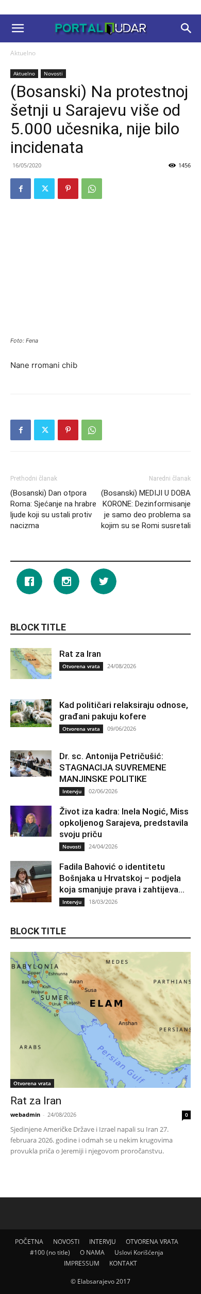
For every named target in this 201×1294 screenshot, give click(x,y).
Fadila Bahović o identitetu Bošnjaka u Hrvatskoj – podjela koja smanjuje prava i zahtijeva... (122, 878)
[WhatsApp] (91, 188)
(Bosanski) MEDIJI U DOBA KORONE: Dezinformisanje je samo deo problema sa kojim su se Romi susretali (146, 509)
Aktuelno (23, 53)
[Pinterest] (68, 188)
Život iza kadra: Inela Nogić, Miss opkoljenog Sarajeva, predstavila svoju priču (124, 822)
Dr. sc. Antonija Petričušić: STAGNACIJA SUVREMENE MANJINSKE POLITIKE (112, 767)
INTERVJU (102, 1241)
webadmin (25, 1114)
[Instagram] (69, 581)
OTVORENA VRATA (152, 1241)
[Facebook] (20, 188)
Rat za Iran (80, 654)
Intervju (71, 791)
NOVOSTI (66, 1241)
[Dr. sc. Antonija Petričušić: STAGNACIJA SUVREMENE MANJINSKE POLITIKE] (31, 763)
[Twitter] (44, 188)
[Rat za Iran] (31, 663)
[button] (17, 28)
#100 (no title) (50, 1252)
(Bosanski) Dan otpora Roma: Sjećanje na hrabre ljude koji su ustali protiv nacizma (53, 509)
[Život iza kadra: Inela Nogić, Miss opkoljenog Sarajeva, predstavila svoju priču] (31, 821)
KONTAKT (123, 1263)
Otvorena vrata (81, 666)
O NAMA (92, 1252)
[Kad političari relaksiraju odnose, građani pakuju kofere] (31, 713)
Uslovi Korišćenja (138, 1252)
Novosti (53, 73)
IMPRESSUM (81, 1263)
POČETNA (29, 1241)
